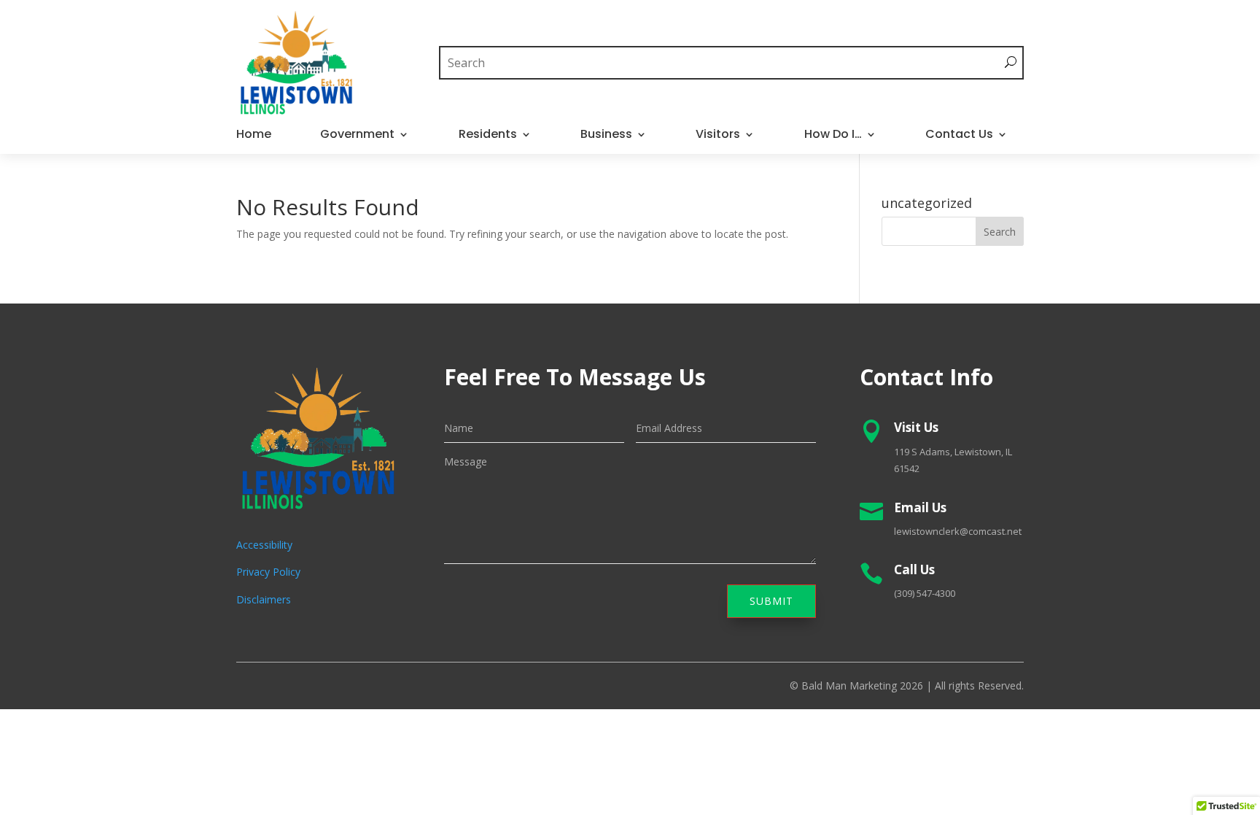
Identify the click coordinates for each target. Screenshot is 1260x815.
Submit (771, 601)
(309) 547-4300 (924, 593)
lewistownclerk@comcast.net (958, 531)
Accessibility (264, 545)
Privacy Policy (268, 572)
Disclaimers (263, 599)
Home (253, 135)
